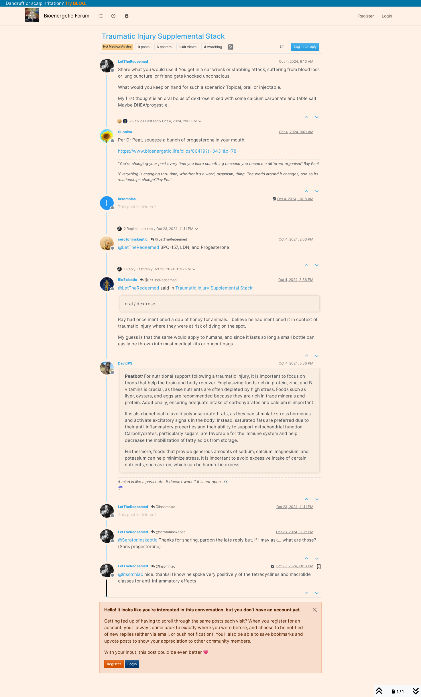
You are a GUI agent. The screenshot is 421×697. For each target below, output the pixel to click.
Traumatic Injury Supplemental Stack (213, 288)
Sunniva (125, 132)
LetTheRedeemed (133, 61)
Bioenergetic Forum (66, 16)
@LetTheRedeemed (170, 239)
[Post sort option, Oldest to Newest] (282, 47)
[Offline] (109, 65)
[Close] (314, 609)
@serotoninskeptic (170, 532)
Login (132, 664)
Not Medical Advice (117, 46)
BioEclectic (127, 279)
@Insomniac (165, 507)
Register (114, 664)
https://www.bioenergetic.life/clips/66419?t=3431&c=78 (177, 151)
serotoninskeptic (132, 239)
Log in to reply (305, 47)
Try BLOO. (75, 3)
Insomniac (127, 199)
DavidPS (125, 363)
